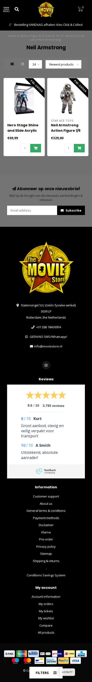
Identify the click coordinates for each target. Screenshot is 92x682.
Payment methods (46, 518)
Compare (46, 625)
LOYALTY (67, 672)
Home (12, 36)
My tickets (46, 611)
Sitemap (46, 553)
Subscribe (73, 210)
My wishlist (46, 618)
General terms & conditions (46, 511)
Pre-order (46, 539)
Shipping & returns (46, 561)
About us (46, 503)
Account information (46, 596)
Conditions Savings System (46, 575)
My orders (46, 604)
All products (46, 632)
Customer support (46, 496)
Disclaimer (46, 525)
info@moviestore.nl (48, 346)
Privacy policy (46, 546)
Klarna (46, 532)
